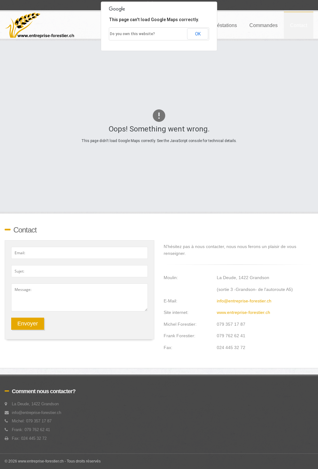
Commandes (263, 25)
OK (198, 33)
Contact (298, 25)
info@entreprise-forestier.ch (244, 300)
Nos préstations (219, 25)
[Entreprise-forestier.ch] (40, 25)
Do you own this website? (132, 34)
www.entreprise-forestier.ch (243, 312)
